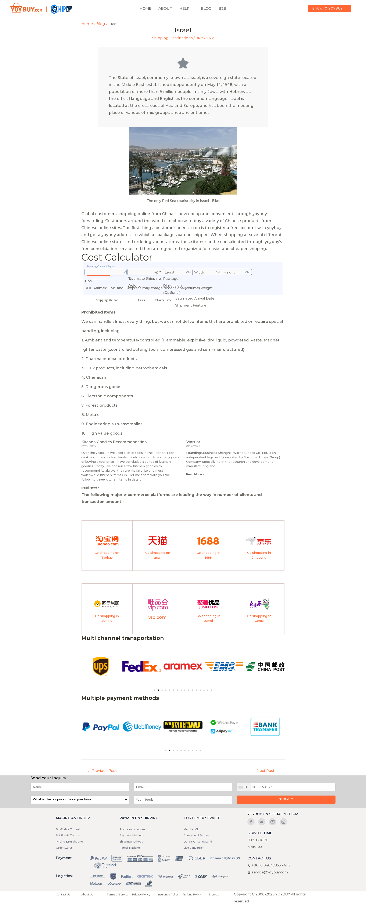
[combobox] (244, 787)
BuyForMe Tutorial (68, 829)
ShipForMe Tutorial (68, 835)
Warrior (193, 442)
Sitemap (213, 894)
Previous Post (102, 770)
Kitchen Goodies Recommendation (114, 442)
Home (87, 24)
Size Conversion (194, 847)
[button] (154, 690)
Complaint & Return (196, 835)
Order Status (64, 847)
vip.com (157, 617)
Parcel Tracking (130, 847)
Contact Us (63, 894)
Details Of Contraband (198, 841)
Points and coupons (132, 829)
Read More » (90, 487)
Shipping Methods (131, 841)
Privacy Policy (141, 894)
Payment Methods (132, 835)
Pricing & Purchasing (69, 841)
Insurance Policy (168, 894)
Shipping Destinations (172, 38)
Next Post (268, 770)
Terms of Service (118, 894)
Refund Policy (192, 894)
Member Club (192, 829)
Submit (286, 799)
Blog (100, 24)
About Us (87, 894)
